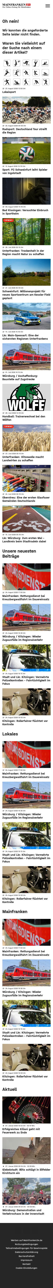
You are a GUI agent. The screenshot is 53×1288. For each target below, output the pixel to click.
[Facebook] (18, 1231)
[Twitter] (26, 1231)
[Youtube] (35, 1231)
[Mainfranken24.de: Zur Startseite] (16, 6)
